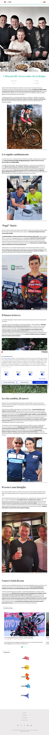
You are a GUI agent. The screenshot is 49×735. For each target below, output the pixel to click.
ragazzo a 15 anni (16, 238)
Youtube (27, 725)
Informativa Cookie (24, 720)
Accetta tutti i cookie (40, 382)
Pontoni (19, 327)
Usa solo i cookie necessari (9, 382)
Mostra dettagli (42, 378)
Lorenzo (44, 89)
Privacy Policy (24, 717)
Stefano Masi (14, 80)
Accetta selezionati (24, 382)
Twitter (21, 725)
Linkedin (31, 725)
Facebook (24, 725)
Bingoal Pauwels (25, 160)
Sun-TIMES (27, 731)
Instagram (18, 725)
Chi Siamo (24, 712)
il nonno (6, 422)
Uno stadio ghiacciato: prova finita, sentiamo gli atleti (18, 638)
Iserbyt (27, 507)
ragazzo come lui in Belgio (7, 170)
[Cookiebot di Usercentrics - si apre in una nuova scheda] (42, 352)
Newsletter (24, 715)
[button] (45, 542)
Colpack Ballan (15, 162)
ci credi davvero (27, 238)
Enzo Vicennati (8, 639)
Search (42, 2)
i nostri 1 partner (7, 358)
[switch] (18, 374)
